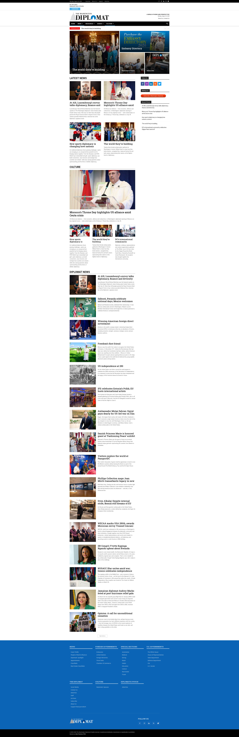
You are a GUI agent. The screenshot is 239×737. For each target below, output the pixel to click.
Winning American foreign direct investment (116, 322)
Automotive (125, 652)
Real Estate (125, 672)
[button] (167, 24)
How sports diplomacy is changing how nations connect (83, 146)
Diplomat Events (128, 71)
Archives (73, 698)
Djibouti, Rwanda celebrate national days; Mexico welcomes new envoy (115, 301)
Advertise (107, 1)
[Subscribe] (157, 63)
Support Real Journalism (78, 707)
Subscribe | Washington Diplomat (153, 96)
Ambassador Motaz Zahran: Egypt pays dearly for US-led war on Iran (116, 412)
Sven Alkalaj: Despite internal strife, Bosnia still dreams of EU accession (114, 503)
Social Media (75, 687)
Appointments (75, 660)
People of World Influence (79, 655)
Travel (124, 674)
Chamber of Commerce (103, 663)
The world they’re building (118, 143)
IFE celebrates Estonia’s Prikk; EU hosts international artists (116, 390)
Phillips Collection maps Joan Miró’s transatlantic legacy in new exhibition (116, 481)
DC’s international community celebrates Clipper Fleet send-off (104, 28)
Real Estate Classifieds (78, 666)
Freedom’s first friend (109, 343)
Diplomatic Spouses (102, 687)
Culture (109, 24)
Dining (124, 658)
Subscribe (88, 1)
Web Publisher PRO (81, 734)
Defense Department (154, 660)
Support (101, 1)
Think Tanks (100, 660)
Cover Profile (75, 652)
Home (73, 24)
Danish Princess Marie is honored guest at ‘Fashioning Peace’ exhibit (116, 434)
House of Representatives (156, 655)
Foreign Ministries (102, 658)
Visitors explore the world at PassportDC (113, 457)
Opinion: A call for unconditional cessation (115, 614)
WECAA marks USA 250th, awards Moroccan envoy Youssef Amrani (116, 524)
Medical (124, 655)
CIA (149, 663)
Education (125, 666)
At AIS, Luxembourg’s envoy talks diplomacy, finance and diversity (85, 105)
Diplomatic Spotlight (77, 658)
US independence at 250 (110, 366)
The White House (153, 652)
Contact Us (166, 18)
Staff (72, 695)
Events (99, 24)
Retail (124, 660)
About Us (94, 1)
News (79, 24)
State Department (153, 658)
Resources (89, 24)
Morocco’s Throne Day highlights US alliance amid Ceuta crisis (119, 105)
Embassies (99, 652)
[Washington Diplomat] (89, 16)
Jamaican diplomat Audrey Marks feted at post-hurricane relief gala (116, 592)
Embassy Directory (132, 48)
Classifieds (74, 663)
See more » (102, 636)
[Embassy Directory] (144, 41)
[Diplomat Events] (132, 63)
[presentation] (165, 28)
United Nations (101, 655)
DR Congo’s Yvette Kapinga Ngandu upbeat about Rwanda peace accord (113, 548)
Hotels (124, 663)
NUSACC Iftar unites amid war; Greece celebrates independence (115, 569)
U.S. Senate (151, 666)
